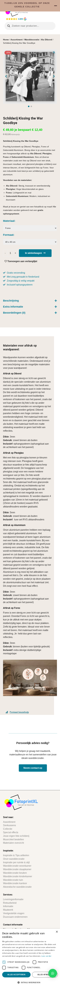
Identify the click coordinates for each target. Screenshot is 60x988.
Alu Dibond (46, 39)
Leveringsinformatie (13, 899)
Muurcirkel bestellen (13, 839)
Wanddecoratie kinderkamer (17, 876)
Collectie (7, 829)
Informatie (8, 906)
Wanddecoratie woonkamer (17, 866)
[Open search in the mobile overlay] (30, 25)
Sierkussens (9, 825)
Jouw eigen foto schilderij (16, 836)
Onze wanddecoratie (13, 859)
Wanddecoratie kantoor (15, 883)
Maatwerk (8, 910)
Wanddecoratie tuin (13, 880)
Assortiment (16, 39)
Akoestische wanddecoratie (17, 887)
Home (6, 39)
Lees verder (46, 956)
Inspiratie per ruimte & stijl (16, 862)
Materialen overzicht (13, 843)
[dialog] (30, 958)
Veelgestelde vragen (13, 913)
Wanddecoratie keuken (15, 873)
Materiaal (8, 220)
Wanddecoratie (31, 39)
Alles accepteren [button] (16, 974)
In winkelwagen (33, 253)
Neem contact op (32, 768)
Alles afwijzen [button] (45, 974)
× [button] (57, 932)
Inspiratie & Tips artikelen (16, 855)
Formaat (8, 234)
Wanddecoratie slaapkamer (17, 869)
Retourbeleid (9, 903)
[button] (54, 52)
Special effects (10, 832)
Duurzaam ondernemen (15, 917)
